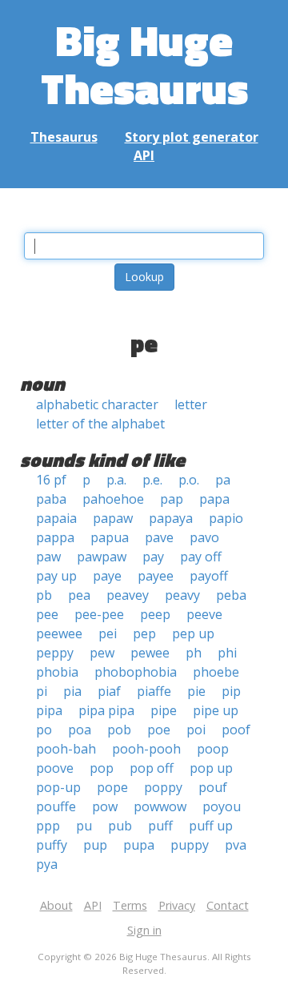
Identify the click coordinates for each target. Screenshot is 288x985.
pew (102, 652)
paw (48, 556)
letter (190, 404)
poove (55, 768)
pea (79, 595)
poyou (221, 806)
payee (156, 576)
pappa (55, 537)
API (144, 155)
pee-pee (99, 614)
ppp (48, 825)
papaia (56, 518)
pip (231, 691)
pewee (150, 652)
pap (171, 499)
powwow (160, 806)
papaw (113, 518)
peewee (59, 633)
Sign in (144, 930)
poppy (163, 787)
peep (155, 614)
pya (47, 864)
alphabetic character (97, 404)
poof (236, 729)
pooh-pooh (146, 749)
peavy (182, 595)
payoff (209, 576)
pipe (163, 710)
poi (196, 729)
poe (158, 729)
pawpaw (101, 556)
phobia (57, 672)
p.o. (188, 479)
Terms (130, 905)
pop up (211, 768)
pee (47, 614)
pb (44, 595)
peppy (55, 652)
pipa (49, 710)
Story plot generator (191, 137)
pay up (56, 576)
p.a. (116, 479)
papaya (171, 518)
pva (235, 845)
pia (72, 691)
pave (159, 537)
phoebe (216, 672)
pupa (138, 845)
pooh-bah (66, 749)
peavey (127, 595)
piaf (109, 691)
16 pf (51, 479)
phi (227, 652)
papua (109, 537)
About (56, 905)
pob (119, 729)
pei (107, 633)
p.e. (152, 479)
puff (160, 825)
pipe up (215, 710)
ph (194, 652)
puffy (51, 845)
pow (105, 806)
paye (107, 576)
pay (153, 556)
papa (214, 499)
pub (120, 825)
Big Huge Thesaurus (144, 63)
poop (213, 749)
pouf (212, 787)
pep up (193, 633)
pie (196, 691)
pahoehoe (113, 499)
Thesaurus (64, 137)
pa (222, 479)
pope (112, 787)
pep (144, 633)
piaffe (154, 691)
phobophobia (135, 672)
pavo (204, 537)
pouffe (56, 806)
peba (231, 595)
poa (79, 729)
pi (41, 691)
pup (95, 845)
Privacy (176, 905)
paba (51, 499)
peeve (204, 614)
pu (84, 825)
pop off (152, 768)
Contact (227, 905)
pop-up (58, 787)
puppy (189, 845)
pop (102, 768)
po (44, 729)
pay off (201, 556)
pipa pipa (106, 710)
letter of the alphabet (100, 423)
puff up (211, 825)
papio (226, 518)
